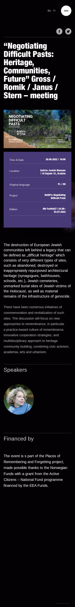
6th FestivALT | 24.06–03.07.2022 (54, 210)
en (49, 10)
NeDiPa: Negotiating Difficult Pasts (55, 197)
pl (54, 10)
